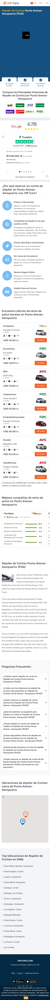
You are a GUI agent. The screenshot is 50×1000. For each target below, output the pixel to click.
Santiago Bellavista (12, 915)
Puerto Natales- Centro (14, 872)
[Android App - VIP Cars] (18, 981)
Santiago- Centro (11, 888)
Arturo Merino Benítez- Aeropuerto (18, 866)
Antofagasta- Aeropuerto (14, 937)
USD (41, 3)
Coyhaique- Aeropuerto (14, 904)
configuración (43, 995)
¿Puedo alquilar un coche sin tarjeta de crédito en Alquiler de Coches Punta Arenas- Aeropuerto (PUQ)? (21, 726)
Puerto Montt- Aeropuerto (14, 882)
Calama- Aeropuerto (12, 877)
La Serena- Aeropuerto (13, 926)
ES (34, 3)
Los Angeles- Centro (12, 909)
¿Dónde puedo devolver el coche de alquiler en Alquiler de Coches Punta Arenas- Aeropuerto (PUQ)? (23, 750)
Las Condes (9, 947)
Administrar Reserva (32, 973)
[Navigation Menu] (47, 3)
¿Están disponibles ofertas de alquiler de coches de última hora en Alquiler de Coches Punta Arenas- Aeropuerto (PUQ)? (23, 738)
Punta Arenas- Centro (13, 920)
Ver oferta (41, 340)
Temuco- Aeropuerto (12, 899)
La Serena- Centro (12, 942)
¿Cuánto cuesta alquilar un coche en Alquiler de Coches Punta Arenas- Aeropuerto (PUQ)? (20, 679)
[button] (22, 822)
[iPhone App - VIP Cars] (32, 981)
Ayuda (20, 973)
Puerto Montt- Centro (13, 931)
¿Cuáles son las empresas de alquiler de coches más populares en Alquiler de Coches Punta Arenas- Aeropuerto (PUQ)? (23, 691)
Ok (26, 998)
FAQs (13, 973)
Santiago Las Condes (13, 893)
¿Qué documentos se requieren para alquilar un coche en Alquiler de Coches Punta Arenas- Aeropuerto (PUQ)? (21, 714)
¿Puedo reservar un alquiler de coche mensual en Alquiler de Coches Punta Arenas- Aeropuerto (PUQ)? (20, 703)
